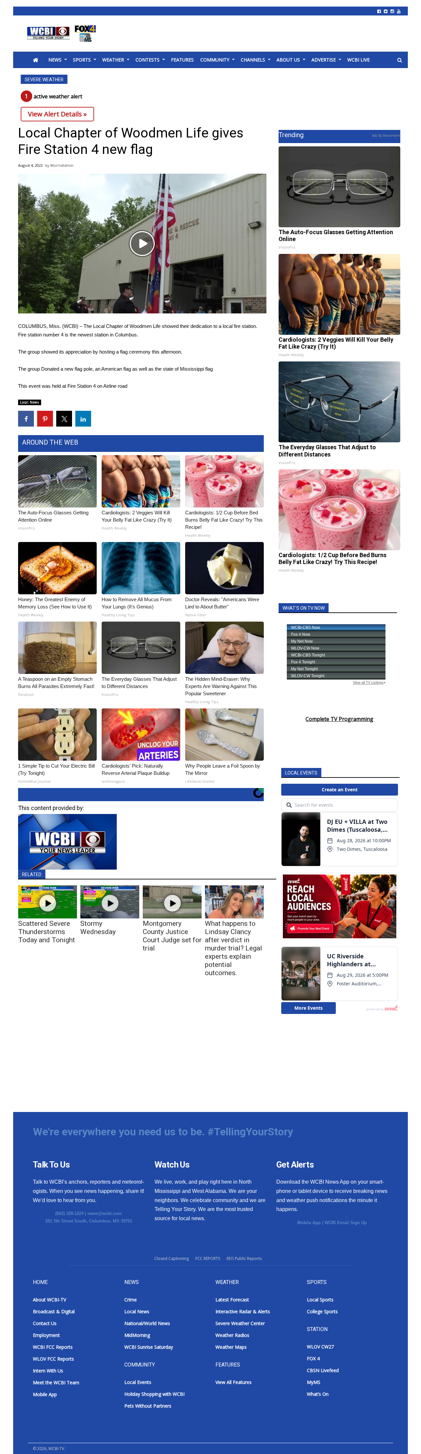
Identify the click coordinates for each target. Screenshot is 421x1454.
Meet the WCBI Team (56, 1382)
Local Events (137, 1382)
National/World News (147, 1323)
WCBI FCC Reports (53, 1347)
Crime (130, 1299)
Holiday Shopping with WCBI (154, 1394)
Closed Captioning (171, 1258)
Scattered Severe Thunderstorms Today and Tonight (46, 932)
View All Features (233, 1382)
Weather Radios (232, 1335)
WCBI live (358, 60)
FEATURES (182, 60)
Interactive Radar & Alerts (242, 1311)
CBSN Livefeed (323, 1370)
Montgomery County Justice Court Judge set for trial (172, 936)
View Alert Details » (57, 114)
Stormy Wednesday (98, 928)
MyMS (313, 1382)
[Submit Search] (400, 60)
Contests (148, 60)
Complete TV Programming (339, 719)
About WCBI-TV (49, 1299)
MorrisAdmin (61, 165)
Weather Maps (231, 1347)
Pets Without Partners (147, 1406)
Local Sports (320, 1299)
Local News (29, 402)
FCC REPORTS (207, 1258)
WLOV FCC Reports (53, 1359)
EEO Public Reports (244, 1258)
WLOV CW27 (320, 1346)
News (55, 60)
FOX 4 (313, 1358)
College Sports (322, 1311)
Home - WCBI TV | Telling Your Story (63, 33)
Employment (46, 1335)
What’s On (318, 1394)
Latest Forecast (232, 1299)
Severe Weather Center (240, 1323)
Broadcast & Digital (54, 1311)
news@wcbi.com (104, 1213)
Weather (113, 60)
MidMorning (137, 1335)
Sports (82, 60)
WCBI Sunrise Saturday (148, 1347)
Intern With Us (48, 1371)
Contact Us (45, 1323)
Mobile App (309, 1222)
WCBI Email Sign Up (346, 1222)
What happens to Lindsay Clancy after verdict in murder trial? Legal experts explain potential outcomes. (233, 948)
